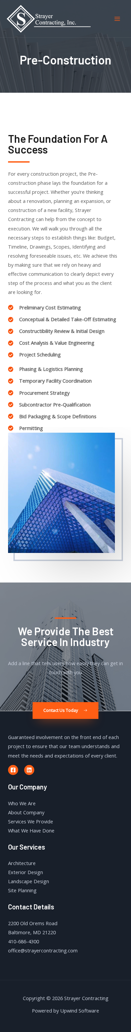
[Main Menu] (117, 19)
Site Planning (22, 890)
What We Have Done (31, 830)
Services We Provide (30, 821)
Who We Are (22, 803)
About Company (26, 812)
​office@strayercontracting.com (43, 950)
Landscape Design (28, 881)
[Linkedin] (29, 770)
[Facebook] (13, 770)
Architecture (22, 863)
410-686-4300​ (23, 941)
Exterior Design (25, 872)
